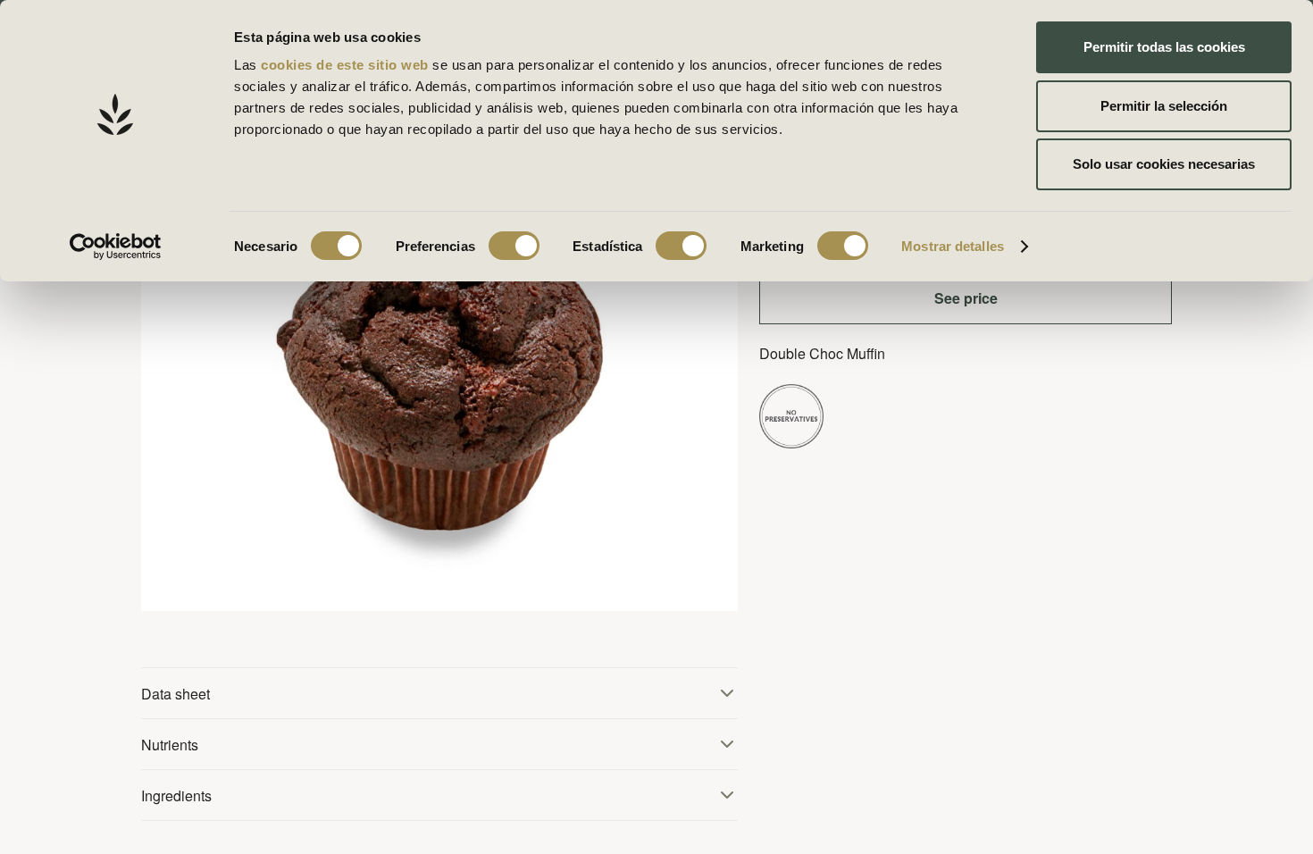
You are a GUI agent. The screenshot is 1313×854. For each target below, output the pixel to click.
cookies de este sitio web (346, 64)
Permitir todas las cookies (1164, 46)
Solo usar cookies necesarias (1164, 164)
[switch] (514, 245)
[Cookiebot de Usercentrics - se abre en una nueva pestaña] (116, 246)
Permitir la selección (1163, 105)
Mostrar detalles (952, 246)
